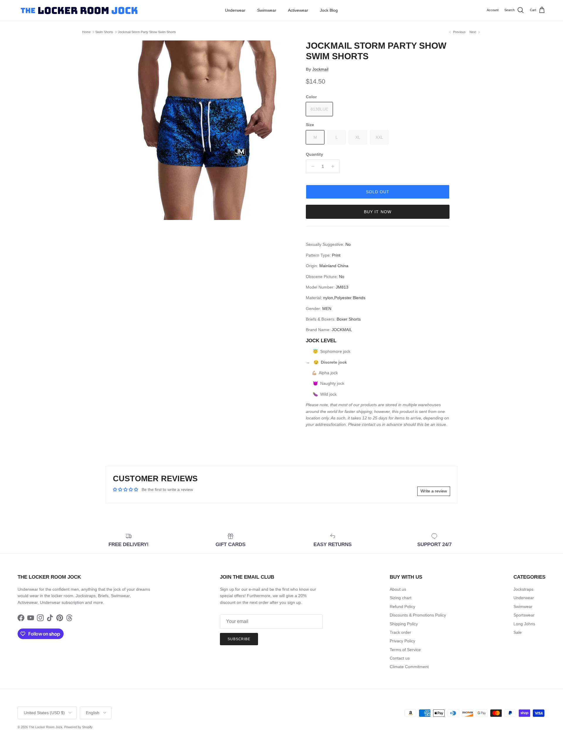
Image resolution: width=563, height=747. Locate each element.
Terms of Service (405, 649)
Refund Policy (402, 606)
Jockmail (320, 69)
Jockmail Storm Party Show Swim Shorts (147, 32)
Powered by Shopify (78, 727)
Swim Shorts (104, 32)
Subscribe (239, 639)
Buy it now (377, 211)
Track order (400, 632)
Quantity (314, 154)
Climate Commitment (409, 666)
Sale (517, 632)
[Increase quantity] (334, 166)
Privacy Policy (402, 640)
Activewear (298, 10)
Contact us (400, 658)
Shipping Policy (404, 623)
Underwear (235, 10)
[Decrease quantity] (311, 166)
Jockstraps (523, 589)
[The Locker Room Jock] (79, 10)
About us (398, 589)
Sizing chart (400, 597)
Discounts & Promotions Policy (418, 615)
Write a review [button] (433, 491)
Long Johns (524, 623)
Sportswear (524, 615)
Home (86, 32)
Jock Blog (329, 10)
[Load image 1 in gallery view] (203, 130)
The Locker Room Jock (45, 727)
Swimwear (266, 10)
